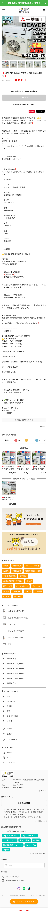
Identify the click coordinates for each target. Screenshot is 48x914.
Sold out (24, 98)
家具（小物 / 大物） (16, 638)
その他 (10, 644)
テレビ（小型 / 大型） (16, 631)
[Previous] (3, 38)
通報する (42, 427)
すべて (7, 440)
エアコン (11, 624)
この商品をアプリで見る (24, 420)
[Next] (45, 38)
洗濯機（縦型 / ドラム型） (18, 618)
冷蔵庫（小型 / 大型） (16, 611)
